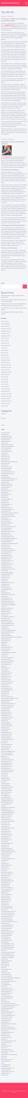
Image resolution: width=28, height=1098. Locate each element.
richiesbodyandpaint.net (6, 437)
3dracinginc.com (5, 695)
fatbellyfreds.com (5, 995)
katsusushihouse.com (6, 736)
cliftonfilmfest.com (6, 562)
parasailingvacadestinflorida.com (9, 1029)
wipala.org (3, 666)
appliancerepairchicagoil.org (7, 473)
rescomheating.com (5, 1064)
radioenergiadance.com (6, 504)
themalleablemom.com (6, 765)
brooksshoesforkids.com (7, 872)
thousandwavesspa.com (7, 834)
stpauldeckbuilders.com (6, 933)
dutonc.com (4, 782)
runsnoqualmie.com (5, 937)
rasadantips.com (5, 455)
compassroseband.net (6, 865)
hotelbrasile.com (5, 518)
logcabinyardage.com (6, 891)
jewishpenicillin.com (6, 633)
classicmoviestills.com (6, 683)
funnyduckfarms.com (6, 1037)
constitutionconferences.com (8, 858)
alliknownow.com (5, 702)
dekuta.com (4, 967)
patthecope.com (5, 860)
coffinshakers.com (5, 758)
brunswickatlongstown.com (7, 770)
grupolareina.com (5, 524)
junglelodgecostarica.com (7, 787)
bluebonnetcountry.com (6, 490)
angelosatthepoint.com (6, 848)
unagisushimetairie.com (6, 483)
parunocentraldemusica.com (8, 1003)
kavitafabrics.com (5, 822)
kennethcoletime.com (6, 766)
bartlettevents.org (5, 521)
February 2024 (4, 360)
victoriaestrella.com (6, 833)
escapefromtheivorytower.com (8, 550)
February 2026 (4, 324)
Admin (12, 16)
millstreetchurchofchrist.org (8, 1027)
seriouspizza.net (5, 863)
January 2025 (4, 343)
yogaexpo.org (4, 656)
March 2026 (4, 321)
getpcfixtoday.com (5, 487)
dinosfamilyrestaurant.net (7, 536)
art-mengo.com (4, 776)
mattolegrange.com (6, 785)
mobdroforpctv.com (6, 678)
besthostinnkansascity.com (7, 1068)
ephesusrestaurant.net (6, 991)
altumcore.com (4, 867)
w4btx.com (4, 606)
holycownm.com (5, 826)
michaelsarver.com (5, 618)
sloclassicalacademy (10, 2)
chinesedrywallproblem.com (8, 812)
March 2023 (4, 386)
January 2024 (4, 362)
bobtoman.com (4, 497)
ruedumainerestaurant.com (7, 739)
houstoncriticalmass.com (7, 696)
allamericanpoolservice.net (7, 632)
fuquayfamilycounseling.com (8, 1051)
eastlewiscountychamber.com (8, 703)
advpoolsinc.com (5, 846)
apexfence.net (4, 1075)
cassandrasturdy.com (6, 679)
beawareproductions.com (7, 753)
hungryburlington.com (6, 768)
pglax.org (3, 805)
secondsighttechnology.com (8, 616)
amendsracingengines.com (7, 925)
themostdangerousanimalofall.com (9, 698)
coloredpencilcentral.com (7, 560)
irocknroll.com (4, 570)
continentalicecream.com (7, 717)
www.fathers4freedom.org (7, 913)
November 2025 (5, 331)
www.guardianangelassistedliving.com (10, 1005)
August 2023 (4, 374)
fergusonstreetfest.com (7, 1017)
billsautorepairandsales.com (8, 1012)
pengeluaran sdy (9, 25)
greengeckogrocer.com (6, 620)
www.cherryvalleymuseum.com (8, 526)
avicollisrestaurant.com (6, 839)
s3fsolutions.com (5, 547)
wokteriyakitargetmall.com (7, 623)
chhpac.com (4, 1058)
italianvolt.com (4, 581)
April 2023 (3, 384)
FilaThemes (14, 1092)
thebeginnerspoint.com (6, 688)
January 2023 (4, 391)
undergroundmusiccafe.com (7, 1071)
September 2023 (5, 372)
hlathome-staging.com (6, 621)
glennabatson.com (5, 710)
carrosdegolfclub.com (6, 541)
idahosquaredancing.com (7, 574)
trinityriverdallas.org (6, 649)
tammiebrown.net (5, 780)
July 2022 (3, 406)
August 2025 (4, 338)
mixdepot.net (4, 971)
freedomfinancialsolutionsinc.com (9, 921)
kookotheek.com (5, 506)
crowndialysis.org (5, 628)
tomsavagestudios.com (6, 635)
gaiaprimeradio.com (5, 778)
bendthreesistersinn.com (7, 814)
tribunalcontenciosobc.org (7, 705)
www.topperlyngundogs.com (8, 914)
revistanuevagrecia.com (6, 744)
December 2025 (5, 328)
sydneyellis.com (5, 627)
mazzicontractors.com (6, 988)
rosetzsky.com (4, 741)
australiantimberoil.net (6, 535)
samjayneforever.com (6, 1018)
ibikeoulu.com (4, 756)
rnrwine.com (4, 1047)
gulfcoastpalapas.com (6, 879)
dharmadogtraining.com (6, 1059)
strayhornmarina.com (6, 712)
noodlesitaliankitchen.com (7, 480)
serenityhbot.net (5, 904)
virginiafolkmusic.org (6, 638)
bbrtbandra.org (4, 489)
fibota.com (3, 1000)
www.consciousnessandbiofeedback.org (10, 977)
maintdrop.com (4, 495)
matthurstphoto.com (6, 1020)
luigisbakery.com (5, 962)
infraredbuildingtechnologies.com (9, 538)
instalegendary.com (5, 477)
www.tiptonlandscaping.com (8, 955)
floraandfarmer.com (6, 545)
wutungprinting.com (6, 797)
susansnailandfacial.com (7, 908)
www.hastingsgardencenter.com (8, 981)
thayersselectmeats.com (7, 874)
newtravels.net (4, 465)
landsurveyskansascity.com (7, 931)
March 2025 (4, 340)
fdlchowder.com (5, 942)
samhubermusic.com (6, 1073)
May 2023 (3, 381)
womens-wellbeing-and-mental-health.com (11, 637)
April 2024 (3, 355)
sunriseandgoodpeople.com (7, 811)
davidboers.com (5, 892)
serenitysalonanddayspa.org (7, 446)
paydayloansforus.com (6, 466)
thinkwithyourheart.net (6, 567)
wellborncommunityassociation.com (10, 512)
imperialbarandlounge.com (7, 564)
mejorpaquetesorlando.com (7, 603)
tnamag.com (4, 870)
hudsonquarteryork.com (6, 998)
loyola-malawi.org (5, 667)
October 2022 (4, 398)
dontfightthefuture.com (7, 557)
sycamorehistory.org (6, 974)
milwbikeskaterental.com (7, 800)
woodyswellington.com (6, 993)
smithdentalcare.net (6, 1069)
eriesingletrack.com (5, 593)
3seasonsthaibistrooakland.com (8, 652)
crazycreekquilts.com (6, 719)
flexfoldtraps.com (5, 923)
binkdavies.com (4, 720)
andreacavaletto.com (6, 659)
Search (3, 283)
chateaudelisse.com (6, 511)
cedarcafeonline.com (6, 448)
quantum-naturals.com (6, 1013)
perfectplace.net (5, 650)
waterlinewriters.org (6, 882)
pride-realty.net (4, 1030)
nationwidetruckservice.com (7, 828)
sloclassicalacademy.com (7, 707)
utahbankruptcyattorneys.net (8, 569)
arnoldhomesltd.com (6, 558)
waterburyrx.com (5, 845)
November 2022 (5, 396)
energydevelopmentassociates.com (9, 543)
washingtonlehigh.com (6, 960)
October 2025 (4, 333)
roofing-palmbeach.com (6, 555)
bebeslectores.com (5, 533)
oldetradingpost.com (6, 529)
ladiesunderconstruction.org (7, 531)
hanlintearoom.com (5, 1035)
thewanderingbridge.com (7, 763)
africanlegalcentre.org (6, 734)
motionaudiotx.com (6, 1061)
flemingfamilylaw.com (6, 1046)
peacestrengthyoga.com (7, 920)
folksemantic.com (5, 577)
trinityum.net (4, 986)
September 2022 (5, 401)
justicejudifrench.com (6, 761)
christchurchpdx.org (5, 722)
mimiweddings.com (5, 1066)
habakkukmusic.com (5, 901)
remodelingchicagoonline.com (8, 952)
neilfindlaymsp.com (5, 838)
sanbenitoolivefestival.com (7, 681)
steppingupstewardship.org (7, 957)
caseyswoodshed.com (6, 853)
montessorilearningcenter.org (8, 1015)
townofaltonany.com (6, 804)
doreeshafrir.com (5, 749)
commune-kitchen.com (6, 725)
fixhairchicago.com (5, 855)
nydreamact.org (5, 482)
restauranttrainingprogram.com (8, 630)
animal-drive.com (5, 868)
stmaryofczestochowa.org (7, 759)
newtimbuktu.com (5, 456)
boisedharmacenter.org (6, 662)
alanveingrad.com (5, 794)
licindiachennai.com (5, 439)
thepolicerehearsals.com (7, 700)
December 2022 (5, 393)
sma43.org (3, 950)
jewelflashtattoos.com (6, 485)
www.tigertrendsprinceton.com (8, 911)
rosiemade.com (4, 596)
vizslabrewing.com (5, 584)
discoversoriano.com (6, 686)
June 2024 (3, 350)
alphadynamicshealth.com (7, 1032)
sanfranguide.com (5, 691)
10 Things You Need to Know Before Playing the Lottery (14, 20)
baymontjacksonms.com (7, 802)
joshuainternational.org (6, 906)
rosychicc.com (4, 669)
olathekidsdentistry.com (7, 599)
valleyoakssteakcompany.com (8, 851)
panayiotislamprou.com (6, 507)
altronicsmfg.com (5, 458)
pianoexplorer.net (5, 983)
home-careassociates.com (7, 657)
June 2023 (3, 379)
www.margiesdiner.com (6, 940)
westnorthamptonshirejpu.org (8, 516)
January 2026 (4, 326)
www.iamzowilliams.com (7, 979)
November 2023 (5, 367)
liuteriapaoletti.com (6, 809)
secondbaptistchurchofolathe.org (9, 1054)
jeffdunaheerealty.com (6, 918)
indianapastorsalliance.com (7, 850)
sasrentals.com (4, 615)
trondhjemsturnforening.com (8, 1006)
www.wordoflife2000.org (7, 572)
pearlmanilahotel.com (6, 494)
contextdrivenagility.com (7, 754)
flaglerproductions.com (6, 713)
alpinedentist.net (5, 502)
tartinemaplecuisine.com (7, 771)
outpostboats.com (5, 671)
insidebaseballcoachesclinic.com (8, 1023)
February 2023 (4, 389)
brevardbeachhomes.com (7, 548)
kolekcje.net (4, 644)
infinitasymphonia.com (6, 732)
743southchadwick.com (6, 552)
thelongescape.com (5, 783)
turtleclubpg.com (5, 829)
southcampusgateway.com (7, 509)
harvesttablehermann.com (7, 540)
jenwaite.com (4, 1039)
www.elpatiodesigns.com (7, 996)
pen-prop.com (4, 909)
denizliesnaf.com (5, 857)
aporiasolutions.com (6, 875)
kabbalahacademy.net (6, 610)
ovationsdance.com (5, 640)
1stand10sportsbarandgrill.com (8, 604)
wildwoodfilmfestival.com (7, 514)
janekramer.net (4, 773)
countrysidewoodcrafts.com (8, 472)
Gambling (3, 413)
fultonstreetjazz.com (6, 519)
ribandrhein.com (5, 642)
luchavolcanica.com (5, 824)
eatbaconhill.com (5, 460)
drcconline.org (4, 841)
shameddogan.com (5, 884)
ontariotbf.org (4, 475)
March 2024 (4, 357)
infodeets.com (4, 443)
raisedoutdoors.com (6, 565)
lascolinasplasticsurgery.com (8, 947)
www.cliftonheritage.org (7, 949)
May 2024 (3, 352)
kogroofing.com (5, 501)
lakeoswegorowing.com (6, 1049)
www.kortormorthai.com (7, 926)
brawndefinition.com (6, 715)
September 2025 (5, 336)
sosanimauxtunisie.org (6, 499)
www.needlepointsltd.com (7, 943)
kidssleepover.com (5, 463)
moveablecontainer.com (7, 523)
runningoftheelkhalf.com (7, 916)
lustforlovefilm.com (6, 729)
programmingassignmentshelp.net (9, 461)
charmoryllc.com (5, 693)
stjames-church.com (6, 746)
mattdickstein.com (5, 896)
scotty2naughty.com (6, 748)
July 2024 (3, 348)
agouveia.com (4, 1052)
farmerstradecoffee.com (7, 889)
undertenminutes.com (6, 451)
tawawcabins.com (5, 575)
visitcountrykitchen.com (6, 790)
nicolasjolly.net (4, 730)
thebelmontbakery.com (6, 468)
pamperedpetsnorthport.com (8, 594)
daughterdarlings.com (6, 441)
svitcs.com (3, 862)
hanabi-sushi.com (5, 964)
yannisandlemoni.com (6, 587)
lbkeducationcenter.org (6, 647)
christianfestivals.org (6, 788)
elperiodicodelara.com (6, 436)
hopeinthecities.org (5, 674)
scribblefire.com (5, 654)
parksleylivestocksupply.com (8, 661)
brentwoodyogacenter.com (7, 954)
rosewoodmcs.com (5, 972)
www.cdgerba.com (5, 1001)
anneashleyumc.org (5, 930)
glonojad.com (4, 742)
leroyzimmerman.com (6, 1042)
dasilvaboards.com (5, 708)
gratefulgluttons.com (6, 676)
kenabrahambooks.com (6, 724)
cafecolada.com (5, 684)
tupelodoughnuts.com (6, 598)
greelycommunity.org (6, 737)
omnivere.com (4, 453)
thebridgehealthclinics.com (7, 880)
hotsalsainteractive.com (7, 444)
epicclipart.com (4, 492)
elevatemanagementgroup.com (8, 1041)
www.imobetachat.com (6, 894)
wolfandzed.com (5, 966)
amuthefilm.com (5, 727)
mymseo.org (4, 1056)
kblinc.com (3, 591)
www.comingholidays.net (7, 690)
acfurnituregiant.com (6, 449)
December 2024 (5, 345)
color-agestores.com (6, 664)
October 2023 (4, 369)
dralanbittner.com (5, 586)
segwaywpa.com (5, 877)
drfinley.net (3, 1044)
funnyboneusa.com (5, 817)
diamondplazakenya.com (7, 1008)
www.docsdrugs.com (6, 938)
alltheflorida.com (5, 1022)
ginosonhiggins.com (5, 795)
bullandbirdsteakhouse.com (7, 945)
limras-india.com (5, 434)
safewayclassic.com (6, 470)
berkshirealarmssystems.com (8, 582)
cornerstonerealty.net (6, 976)
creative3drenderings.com (7, 887)
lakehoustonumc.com (6, 899)
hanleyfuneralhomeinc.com (7, 601)
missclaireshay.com (5, 432)
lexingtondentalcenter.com (7, 625)
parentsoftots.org (5, 885)
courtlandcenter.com (6, 836)
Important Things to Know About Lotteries (13, 143)
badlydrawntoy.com (5, 897)
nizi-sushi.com (4, 775)
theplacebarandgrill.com (7, 843)
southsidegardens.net (6, 984)
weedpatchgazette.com (7, 589)
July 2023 (3, 377)
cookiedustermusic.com (6, 819)
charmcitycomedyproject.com (8, 751)
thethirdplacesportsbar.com (7, 989)
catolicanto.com (5, 645)
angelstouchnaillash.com (7, 608)
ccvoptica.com (4, 959)
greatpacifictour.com (6, 831)
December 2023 (5, 365)
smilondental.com (5, 611)
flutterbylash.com (5, 1034)
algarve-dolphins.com (6, 792)
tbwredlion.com (5, 1010)
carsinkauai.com (5, 1025)
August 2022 (4, 403)
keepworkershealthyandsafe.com (9, 478)
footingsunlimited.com (6, 935)
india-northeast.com (6, 553)
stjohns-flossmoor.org (6, 816)
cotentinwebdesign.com (6, 528)
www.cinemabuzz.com (6, 969)
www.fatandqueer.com (6, 928)
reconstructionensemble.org (8, 821)
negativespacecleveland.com (8, 807)
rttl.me (3, 1063)
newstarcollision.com (6, 613)
